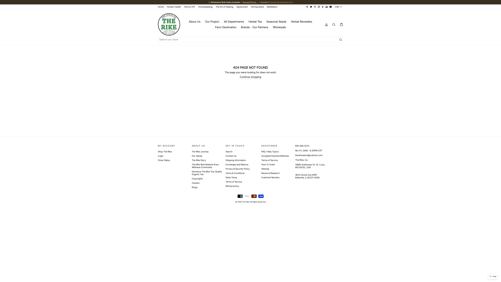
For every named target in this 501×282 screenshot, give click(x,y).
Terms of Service (234, 181)
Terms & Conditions (235, 173)
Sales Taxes (231, 177)
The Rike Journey (200, 151)
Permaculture (257, 6)
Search (229, 151)
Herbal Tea (255, 21)
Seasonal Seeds (276, 21)
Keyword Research (270, 173)
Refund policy (232, 186)
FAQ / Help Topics (270, 151)
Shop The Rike (165, 151)
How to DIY (189, 6)
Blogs (194, 187)
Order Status (164, 160)
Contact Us (231, 156)
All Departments (234, 21)
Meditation (272, 6)
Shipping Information (236, 160)
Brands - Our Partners (254, 27)
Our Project (212, 21)
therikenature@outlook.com (281, 2)
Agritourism (242, 6)
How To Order (268, 164)
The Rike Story (199, 160)
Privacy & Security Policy (238, 169)
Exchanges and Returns (237, 164)
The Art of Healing (224, 6)
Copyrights (197, 178)
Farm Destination (225, 27)
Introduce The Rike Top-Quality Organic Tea (207, 173)
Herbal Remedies (301, 21)
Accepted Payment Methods (275, 156)
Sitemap (265, 169)
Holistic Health (174, 6)
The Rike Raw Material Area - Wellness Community (206, 166)
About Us (195, 21)
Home (161, 6)
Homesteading (205, 6)
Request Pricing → (250, 2)
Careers (195, 183)
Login (160, 156)
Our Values (197, 156)
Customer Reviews (270, 177)
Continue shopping (250, 76)
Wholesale (279, 27)
